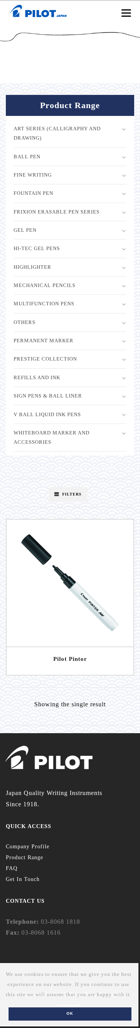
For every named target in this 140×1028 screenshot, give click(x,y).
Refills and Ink (37, 377)
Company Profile (27, 846)
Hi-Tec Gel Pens (37, 248)
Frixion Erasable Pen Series (57, 212)
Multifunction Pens (44, 303)
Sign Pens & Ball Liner (48, 396)
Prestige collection (45, 359)
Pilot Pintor (70, 659)
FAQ (12, 868)
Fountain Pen (33, 193)
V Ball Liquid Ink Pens (47, 414)
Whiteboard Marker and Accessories (51, 437)
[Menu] (126, 12)
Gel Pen (25, 230)
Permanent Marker (44, 340)
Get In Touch (23, 879)
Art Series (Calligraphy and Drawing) (57, 133)
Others (24, 322)
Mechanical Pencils (44, 285)
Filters (72, 494)
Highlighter (32, 267)
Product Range (24, 857)
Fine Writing (33, 175)
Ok (69, 1013)
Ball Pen (27, 156)
